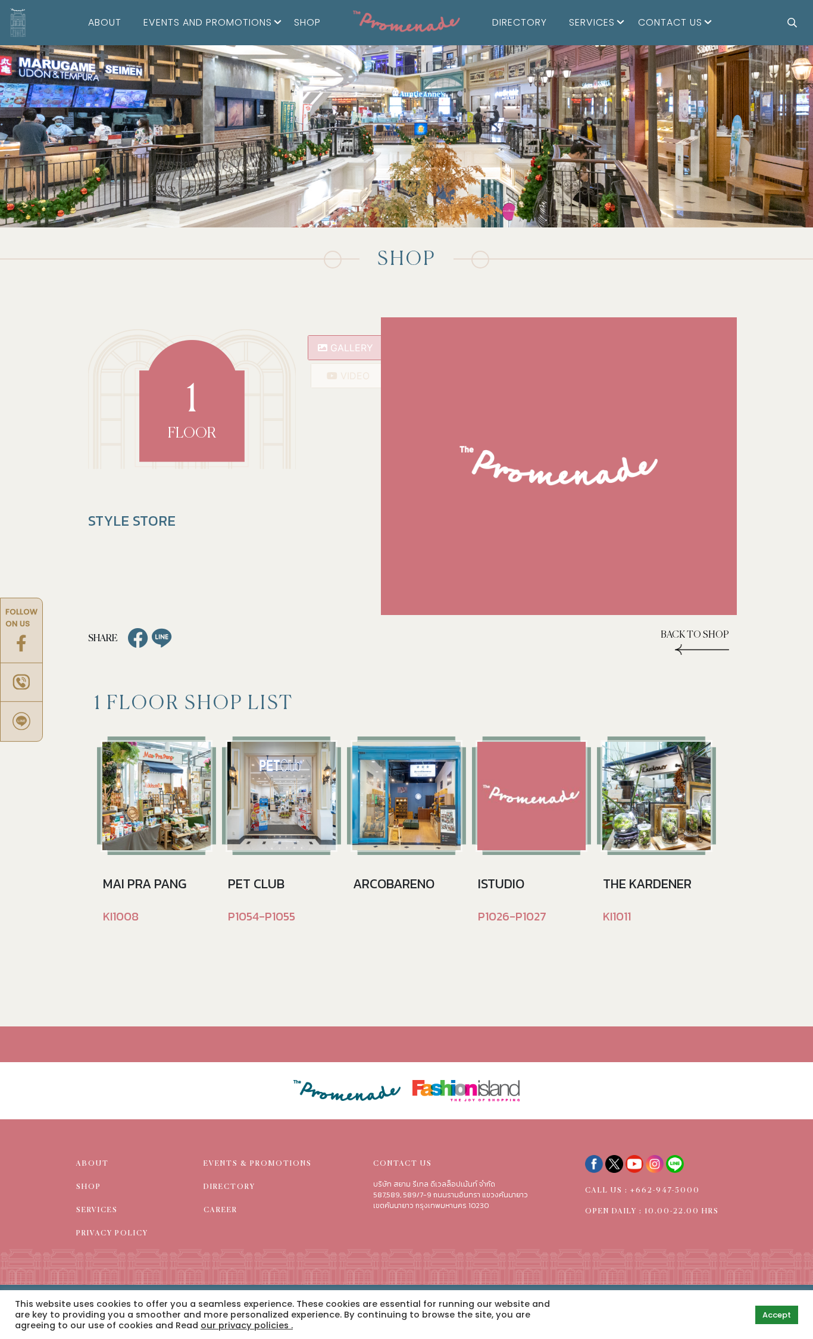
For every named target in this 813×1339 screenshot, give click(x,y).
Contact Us (670, 22)
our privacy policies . (247, 1325)
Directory (519, 22)
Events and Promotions (207, 22)
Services (592, 22)
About (104, 22)
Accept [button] (776, 1315)
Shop (307, 22)
